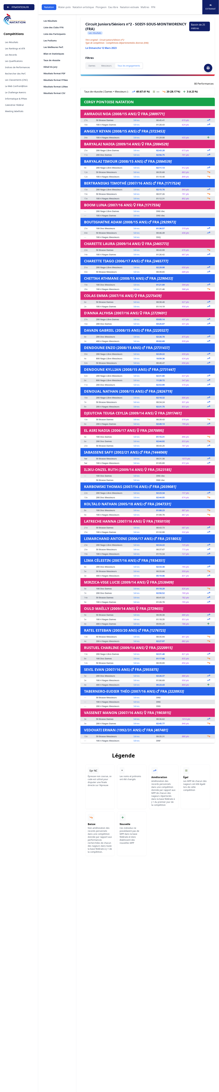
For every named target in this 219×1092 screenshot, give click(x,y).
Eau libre (113, 7)
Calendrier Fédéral (14, 105)
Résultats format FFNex (56, 80)
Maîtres (145, 7)
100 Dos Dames (104, 436)
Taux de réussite (52, 60)
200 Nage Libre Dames (107, 150)
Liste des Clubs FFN (53, 27)
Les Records (11, 54)
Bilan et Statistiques (54, 53)
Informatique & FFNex (16, 98)
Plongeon (101, 7)
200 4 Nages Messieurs (107, 406)
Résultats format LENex (56, 86)
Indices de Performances (17, 67)
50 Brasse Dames (104, 120)
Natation (49, 7)
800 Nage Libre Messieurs (109, 358)
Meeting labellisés (14, 111)
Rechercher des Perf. (15, 73)
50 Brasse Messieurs (106, 172)
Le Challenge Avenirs (15, 92)
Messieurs (106, 65)
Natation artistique (83, 7)
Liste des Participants (55, 34)
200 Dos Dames (104, 154)
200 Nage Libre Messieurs (109, 167)
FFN (153, 7)
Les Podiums (50, 40)
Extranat (210, 8)
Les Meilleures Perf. (53, 47)
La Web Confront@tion (16, 86)
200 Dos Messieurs (105, 336)
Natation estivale (129, 7)
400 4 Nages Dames (106, 623)
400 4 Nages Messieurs (107, 341)
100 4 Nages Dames (106, 124)
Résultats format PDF (54, 73)
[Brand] (19, 19)
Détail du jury (50, 66)
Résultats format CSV (54, 93)
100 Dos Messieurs (105, 228)
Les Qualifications (14, 61)
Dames (91, 65)
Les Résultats (11, 42)
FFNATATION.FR (20, 7)
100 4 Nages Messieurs (107, 137)
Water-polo (64, 7)
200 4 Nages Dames (106, 424)
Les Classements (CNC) (16, 79)
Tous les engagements (129, 65)
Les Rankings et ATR (15, 48)
